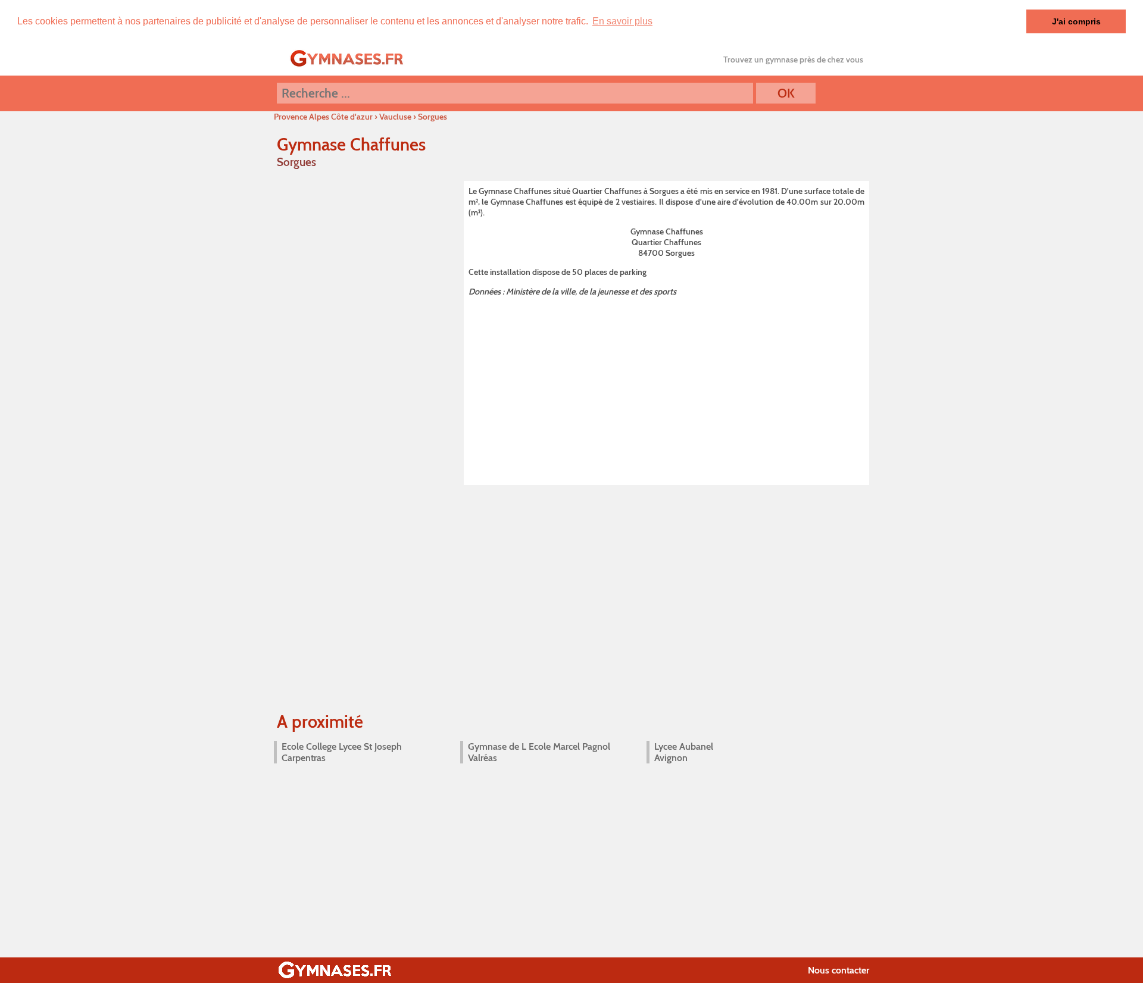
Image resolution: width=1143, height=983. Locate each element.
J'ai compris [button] (1076, 21)
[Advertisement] (666, 388)
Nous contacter (838, 970)
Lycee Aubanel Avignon (683, 752)
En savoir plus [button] (622, 21)
